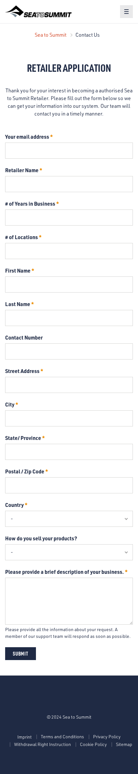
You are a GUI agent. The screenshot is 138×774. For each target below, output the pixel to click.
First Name (17, 270)
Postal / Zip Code (24, 471)
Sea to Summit (50, 35)
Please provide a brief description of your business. (64, 571)
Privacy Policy (107, 736)
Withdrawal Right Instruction (42, 744)
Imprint (24, 737)
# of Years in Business (30, 203)
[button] (126, 11)
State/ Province (23, 437)
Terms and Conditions (62, 736)
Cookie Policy (93, 744)
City (9, 404)
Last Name (17, 304)
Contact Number (24, 337)
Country (14, 504)
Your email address (27, 136)
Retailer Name (22, 170)
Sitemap (124, 744)
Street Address (22, 371)
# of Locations (21, 237)
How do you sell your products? (41, 538)
